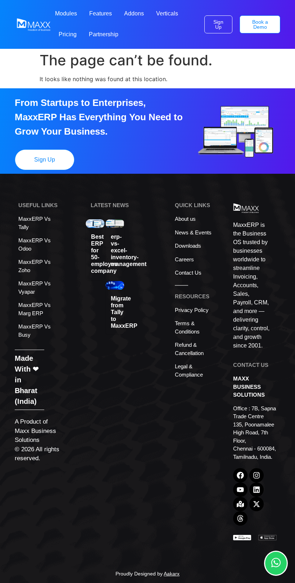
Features (100, 13)
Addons (134, 13)
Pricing (68, 34)
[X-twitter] (256, 504)
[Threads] (240, 518)
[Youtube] (240, 489)
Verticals (167, 13)
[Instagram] (256, 475)
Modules (66, 13)
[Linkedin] (256, 489)
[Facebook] (240, 475)
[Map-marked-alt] (240, 504)
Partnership (103, 34)
